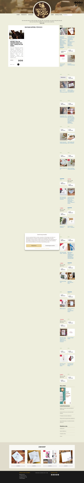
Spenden (30, 14)
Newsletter (58, 14)
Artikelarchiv (62, 428)
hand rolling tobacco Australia (65, 421)
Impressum (43, 248)
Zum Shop (42, 447)
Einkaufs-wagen (80, 5)
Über (52, 14)
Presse (61, 436)
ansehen (18, 465)
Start (18, 14)
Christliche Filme (63, 433)
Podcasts (24, 14)
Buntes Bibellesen (68, 415)
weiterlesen (11, 60)
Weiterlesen (63, 77)
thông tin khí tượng (63, 418)
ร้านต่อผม (62, 415)
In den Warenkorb (71, 51)
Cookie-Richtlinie (37, 248)
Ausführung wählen (63, 52)
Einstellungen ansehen (50, 245)
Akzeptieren (33, 245)
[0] (76, 7)
